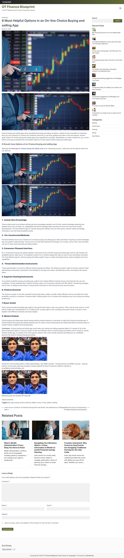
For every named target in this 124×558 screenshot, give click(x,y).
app (12, 402)
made (41, 137)
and (9, 402)
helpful (34, 402)
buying (16, 402)
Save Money (96, 136)
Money (94, 132)
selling (55, 402)
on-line (43, 402)
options (49, 402)
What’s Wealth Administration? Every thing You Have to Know (14, 445)
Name (4, 505)
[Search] (120, 8)
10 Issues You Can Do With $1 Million (103, 106)
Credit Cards (96, 126)
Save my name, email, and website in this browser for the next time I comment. (32, 523)
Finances (5, 17)
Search (94, 18)
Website (4, 514)
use (9, 242)
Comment (6, 481)
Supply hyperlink (7, 399)
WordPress (90, 555)
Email (49, 505)
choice (22, 402)
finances (28, 402)
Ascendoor (72, 555)
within (38, 366)
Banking (94, 123)
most (38, 402)
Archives (7, 545)
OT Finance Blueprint (18, 7)
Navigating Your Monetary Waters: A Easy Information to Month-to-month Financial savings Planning (45, 447)
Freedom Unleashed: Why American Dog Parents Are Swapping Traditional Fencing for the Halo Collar (75, 447)
